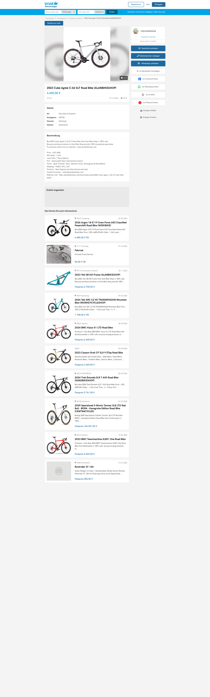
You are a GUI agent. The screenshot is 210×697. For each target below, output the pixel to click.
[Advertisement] (146, 137)
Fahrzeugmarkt (61, 18)
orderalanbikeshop (148, 31)
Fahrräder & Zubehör (75, 18)
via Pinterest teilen (150, 102)
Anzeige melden (149, 110)
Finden (112, 12)
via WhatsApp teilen (150, 87)
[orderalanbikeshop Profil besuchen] (135, 31)
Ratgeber (149, 12)
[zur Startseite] (51, 4)
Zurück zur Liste (53, 23)
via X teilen (150, 95)
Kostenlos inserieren (135, 12)
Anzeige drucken (149, 117)
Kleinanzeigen (50, 18)
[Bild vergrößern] (87, 54)
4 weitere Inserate (148, 37)
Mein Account (159, 12)
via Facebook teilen (150, 79)
